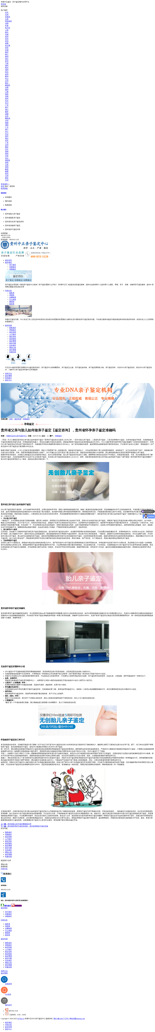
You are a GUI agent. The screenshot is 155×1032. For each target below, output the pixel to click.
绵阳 (6, 125)
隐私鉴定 (12, 328)
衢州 (6, 76)
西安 (6, 178)
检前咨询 (3, 193)
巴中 (6, 149)
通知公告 (12, 347)
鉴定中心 (8, 380)
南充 (6, 136)
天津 (6, 14)
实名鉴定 (12, 345)
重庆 (6, 112)
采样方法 (8, 373)
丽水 (6, 83)
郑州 (6, 98)
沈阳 (6, 23)
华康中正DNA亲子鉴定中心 (16, 436)
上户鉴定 (12, 334)
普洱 (6, 173)
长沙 (6, 103)
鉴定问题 (12, 343)
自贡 (6, 116)
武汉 (6, 101)
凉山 (6, 158)
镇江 (6, 54)
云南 (6, 165)
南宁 (6, 107)
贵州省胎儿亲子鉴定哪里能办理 (16, 824)
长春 (6, 25)
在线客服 (4, 233)
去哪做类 (12, 297)
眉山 (6, 138)
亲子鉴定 (12, 265)
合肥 (6, 87)
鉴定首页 (8, 260)
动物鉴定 (12, 269)
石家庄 (7, 17)
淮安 (6, 48)
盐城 (6, 50)
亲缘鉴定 (12, 267)
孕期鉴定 (12, 330)
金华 (6, 74)
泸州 (6, 120)
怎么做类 (12, 299)
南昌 (6, 94)
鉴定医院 (12, 339)
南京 (6, 32)
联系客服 (4, 188)
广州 (6, 105)
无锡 (6, 34)
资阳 (6, 151)
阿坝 (6, 154)
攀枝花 (7, 118)
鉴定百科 (12, 336)
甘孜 (6, 156)
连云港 (7, 45)
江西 (6, 92)
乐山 (6, 134)
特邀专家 (12, 352)
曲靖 (6, 169)
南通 (6, 43)
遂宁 (6, 129)
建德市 (7, 85)
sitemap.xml (81, 1018)
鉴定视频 (12, 350)
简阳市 (7, 160)
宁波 (6, 63)
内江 (6, 131)
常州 (6, 39)
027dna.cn (20, 1018)
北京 (6, 12)
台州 (6, 81)
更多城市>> (5, 184)
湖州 (6, 70)
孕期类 (11, 295)
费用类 (11, 302)
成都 (6, 114)
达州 (6, 145)
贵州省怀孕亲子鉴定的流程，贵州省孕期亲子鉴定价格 (24, 826)
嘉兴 (6, 67)
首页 (2, 186)
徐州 (6, 37)
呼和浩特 (8, 21)
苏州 (6, 41)
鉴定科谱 (8, 325)
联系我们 (8, 378)
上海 (6, 30)
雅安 (6, 147)
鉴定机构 (12, 332)
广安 (6, 143)
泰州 (6, 56)
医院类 (11, 304)
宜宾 (6, 140)
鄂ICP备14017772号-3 (61, 1018)
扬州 (6, 52)
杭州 (6, 61)
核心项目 (3, 209)
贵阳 (6, 162)
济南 (6, 96)
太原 (6, 19)
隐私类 (11, 293)
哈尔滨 (7, 28)
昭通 (6, 171)
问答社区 (8, 291)
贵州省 (3, 4)
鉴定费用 (12, 341)
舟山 (6, 78)
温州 (6, 65)
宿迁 (6, 59)
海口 (6, 109)
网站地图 (73, 1018)
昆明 (6, 167)
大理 (6, 176)
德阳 (6, 123)
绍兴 (6, 72)
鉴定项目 (8, 262)
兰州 (6, 180)
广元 (6, 127)
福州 (6, 90)
